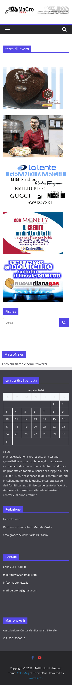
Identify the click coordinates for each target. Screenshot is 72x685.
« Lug (6, 452)
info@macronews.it (15, 582)
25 (16, 434)
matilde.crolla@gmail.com (19, 590)
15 (54, 419)
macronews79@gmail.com (20, 575)
